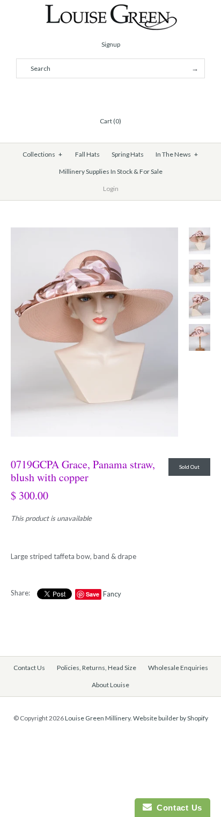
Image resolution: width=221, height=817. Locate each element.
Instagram (123, 95)
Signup (110, 44)
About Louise (110, 685)
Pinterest (110, 95)
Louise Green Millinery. (98, 718)
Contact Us (29, 668)
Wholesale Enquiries (178, 668)
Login (111, 189)
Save (92, 594)
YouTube (136, 95)
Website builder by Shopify (170, 718)
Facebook (85, 95)
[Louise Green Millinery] (111, 9)
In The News (177, 154)
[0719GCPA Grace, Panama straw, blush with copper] (94, 233)
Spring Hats (128, 154)
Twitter (98, 95)
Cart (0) (110, 121)
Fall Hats (87, 154)
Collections (43, 154)
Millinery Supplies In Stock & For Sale (111, 171)
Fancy (112, 594)
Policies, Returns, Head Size (96, 668)
